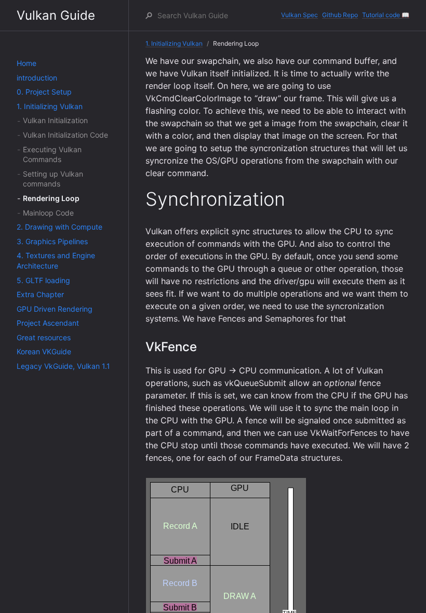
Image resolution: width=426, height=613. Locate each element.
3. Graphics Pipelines (52, 241)
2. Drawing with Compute (59, 226)
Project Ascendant (48, 322)
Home (26, 63)
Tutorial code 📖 (385, 15)
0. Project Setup (44, 91)
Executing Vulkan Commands (52, 154)
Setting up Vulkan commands (53, 179)
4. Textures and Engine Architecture (56, 260)
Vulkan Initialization (55, 120)
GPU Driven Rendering (54, 308)
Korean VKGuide (44, 351)
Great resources (44, 337)
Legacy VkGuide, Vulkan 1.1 (63, 366)
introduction (37, 77)
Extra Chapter (40, 294)
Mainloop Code (48, 212)
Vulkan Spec (299, 15)
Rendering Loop (51, 198)
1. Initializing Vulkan (50, 106)
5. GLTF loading (43, 280)
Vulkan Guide (56, 15)
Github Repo (340, 15)
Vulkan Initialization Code (65, 134)
